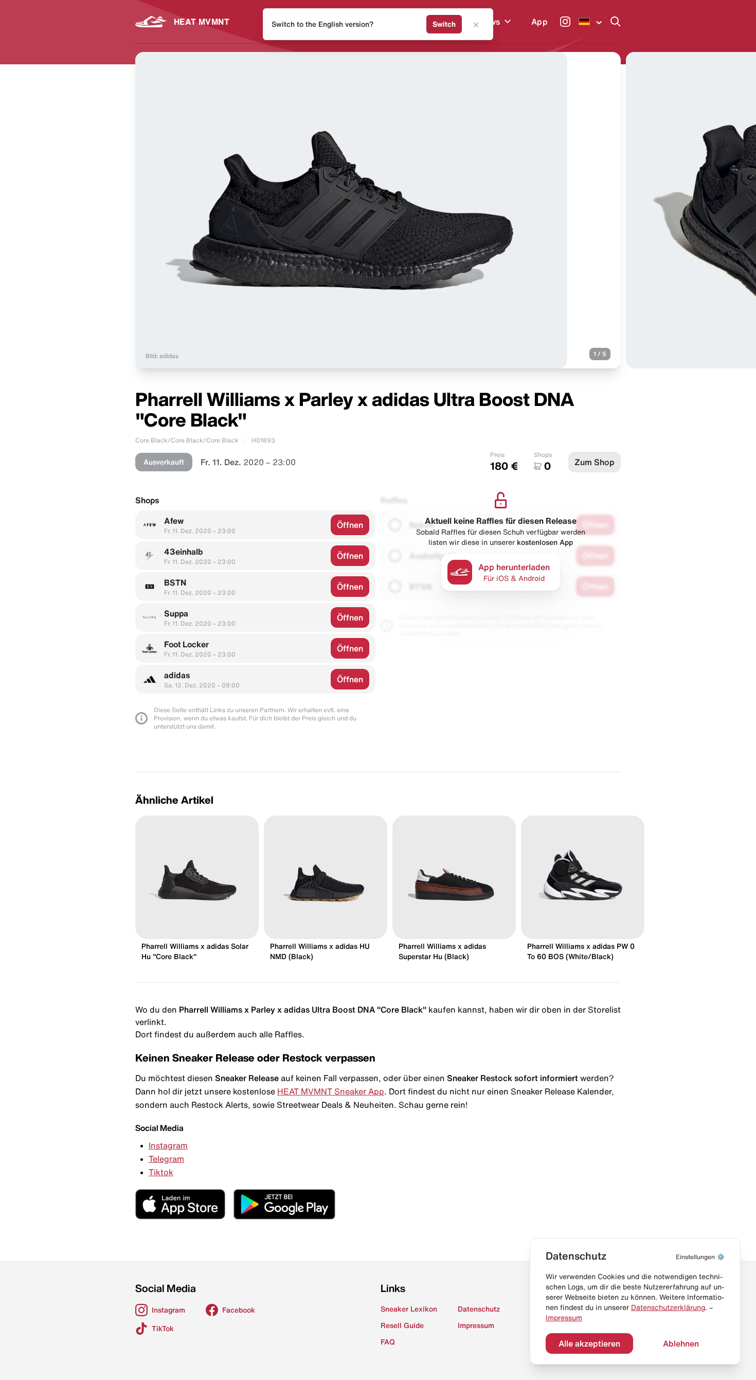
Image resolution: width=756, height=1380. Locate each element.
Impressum (564, 1317)
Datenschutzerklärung (668, 1307)
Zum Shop (594, 462)
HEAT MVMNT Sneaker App (330, 1091)
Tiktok (161, 1172)
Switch (444, 24)
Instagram (168, 1145)
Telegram (166, 1159)
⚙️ (700, 1256)
